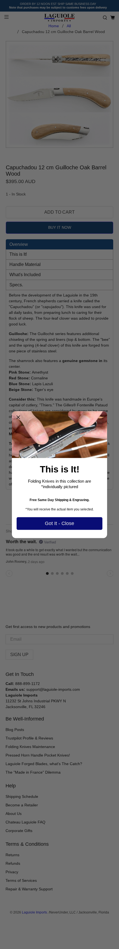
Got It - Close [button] (59, 523)
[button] (18, 417)
